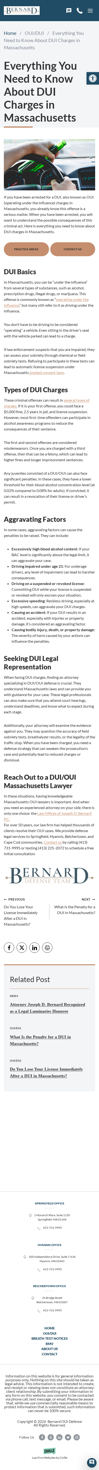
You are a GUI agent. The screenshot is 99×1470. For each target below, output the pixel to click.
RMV (49, 1344)
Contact (49, 1354)
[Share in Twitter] (22, 947)
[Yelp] (51, 1437)
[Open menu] (90, 10)
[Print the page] (47, 947)
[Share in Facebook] (9, 947)
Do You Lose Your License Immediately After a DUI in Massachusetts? (20, 911)
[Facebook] (42, 1437)
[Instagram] (77, 1437)
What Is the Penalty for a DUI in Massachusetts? (74, 906)
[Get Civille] (49, 1455)
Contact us (53, 842)
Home (49, 1328)
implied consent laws (46, 372)
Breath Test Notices (49, 1338)
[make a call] (80, 11)
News (14, 995)
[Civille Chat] (92, 1463)
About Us (49, 1349)
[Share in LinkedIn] (34, 947)
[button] (93, 78)
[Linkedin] (59, 1437)
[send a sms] (69, 11)
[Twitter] (68, 1437)
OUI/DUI (15, 1028)
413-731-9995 (52, 1227)
